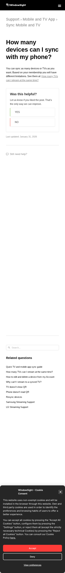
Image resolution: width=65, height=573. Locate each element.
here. (13, 537)
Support (12, 19)
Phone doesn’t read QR (17, 392)
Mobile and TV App (39, 19)
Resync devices (14, 397)
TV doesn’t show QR (16, 387)
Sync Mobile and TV (23, 25)
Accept (32, 548)
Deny (32, 556)
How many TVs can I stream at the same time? (29, 372)
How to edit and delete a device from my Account (30, 377)
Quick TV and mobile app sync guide (24, 366)
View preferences (32, 565)
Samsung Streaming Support (20, 402)
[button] (60, 491)
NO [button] (16, 122)
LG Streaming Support (17, 407)
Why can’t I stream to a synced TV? (23, 382)
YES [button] (17, 112)
